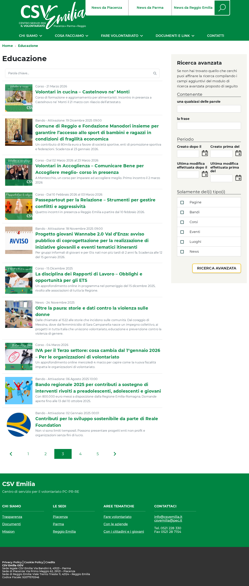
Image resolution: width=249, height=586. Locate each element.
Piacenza (60, 517)
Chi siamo (28, 36)
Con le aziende (116, 524)
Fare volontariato (119, 36)
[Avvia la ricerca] (155, 73)
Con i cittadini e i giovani (124, 532)
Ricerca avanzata (216, 268)
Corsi (193, 222)
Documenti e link (173, 36)
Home (7, 46)
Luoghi (195, 242)
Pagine (195, 202)
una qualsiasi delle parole (199, 102)
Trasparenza (12, 517)
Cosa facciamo (69, 36)
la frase (183, 119)
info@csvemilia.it (168, 517)
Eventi (194, 232)
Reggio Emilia (64, 532)
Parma (58, 524)
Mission (8, 532)
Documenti (11, 524)
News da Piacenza (107, 8)
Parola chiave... (18, 73)
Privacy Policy (12, 562)
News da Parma (150, 8)
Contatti (215, 36)
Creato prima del (224, 147)
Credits (50, 562)
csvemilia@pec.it (168, 521)
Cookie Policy (33, 562)
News (194, 252)
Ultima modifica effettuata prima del (224, 167)
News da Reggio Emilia (193, 8)
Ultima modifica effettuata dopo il (192, 165)
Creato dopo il (189, 147)
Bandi (194, 212)
